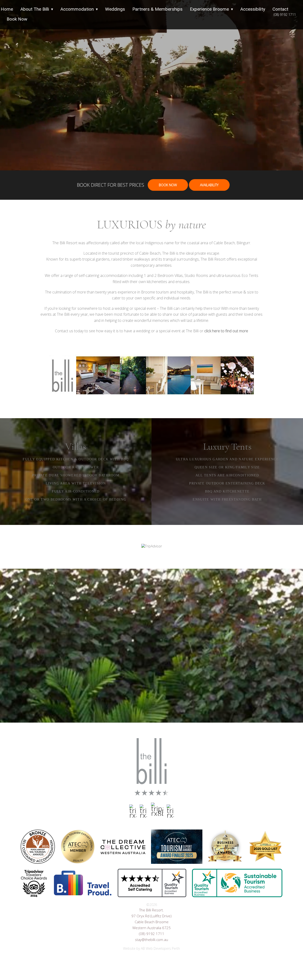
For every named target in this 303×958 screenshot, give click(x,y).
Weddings (115, 9)
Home (7, 9)
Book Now (17, 19)
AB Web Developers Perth (160, 948)
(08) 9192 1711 (285, 14)
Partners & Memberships (157, 9)
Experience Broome (209, 9)
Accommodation (77, 9)
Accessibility (252, 9)
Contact (280, 9)
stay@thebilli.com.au (151, 939)
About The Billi (34, 9)
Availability (209, 185)
